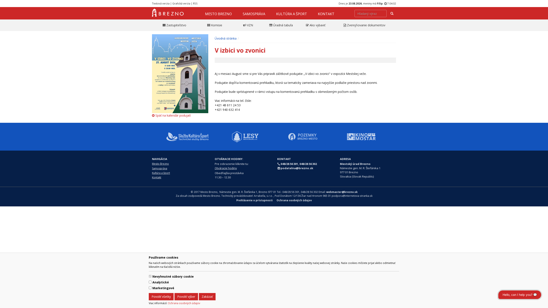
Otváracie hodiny (226, 168)
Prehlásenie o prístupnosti (254, 200)
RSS (195, 3)
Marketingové (163, 288)
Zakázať (207, 297)
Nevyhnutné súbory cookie (173, 276)
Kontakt (326, 14)
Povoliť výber (186, 297)
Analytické (160, 282)
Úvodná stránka (226, 38)
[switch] (150, 276)
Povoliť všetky (161, 297)
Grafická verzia (181, 3)
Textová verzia (161, 3)
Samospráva (254, 14)
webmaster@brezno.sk (341, 192)
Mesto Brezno (218, 14)
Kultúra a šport (291, 14)
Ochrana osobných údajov (184, 303)
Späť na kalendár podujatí (173, 115)
